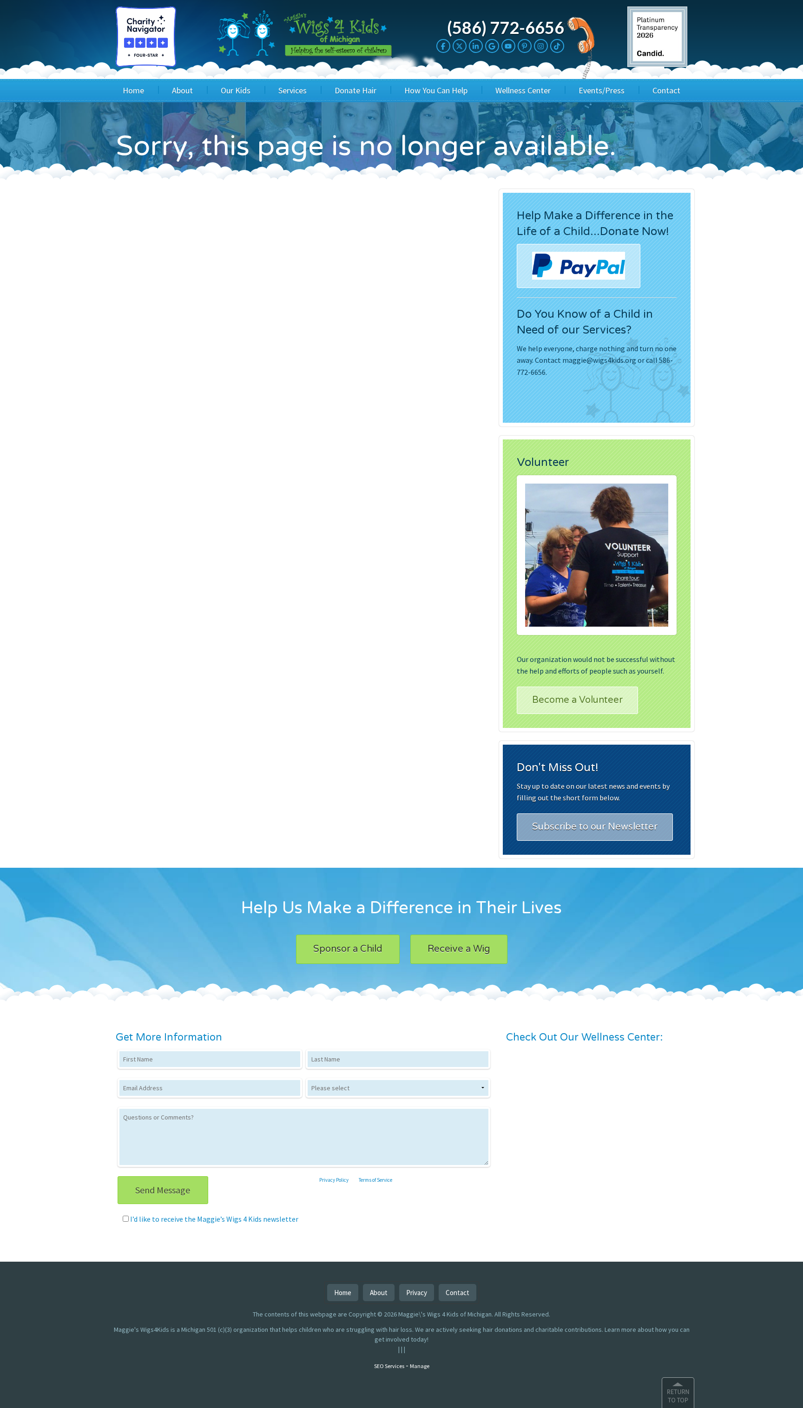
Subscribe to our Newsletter (595, 826)
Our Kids (235, 90)
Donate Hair (355, 90)
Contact (666, 90)
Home (133, 90)
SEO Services (389, 1365)
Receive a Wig (459, 949)
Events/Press (602, 90)
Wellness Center (523, 90)
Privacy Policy (334, 1180)
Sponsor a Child (347, 949)
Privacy (416, 1292)
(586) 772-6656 (505, 27)
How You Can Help (435, 90)
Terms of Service (375, 1180)
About (182, 90)
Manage (419, 1365)
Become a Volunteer (577, 700)
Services (292, 90)
